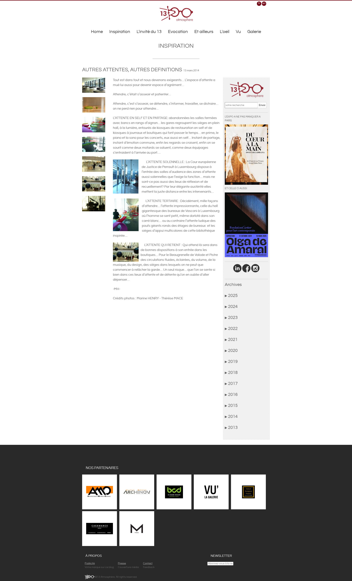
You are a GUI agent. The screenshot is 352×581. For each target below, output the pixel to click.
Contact (148, 563)
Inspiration (119, 31)
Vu (238, 31)
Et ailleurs (203, 31)
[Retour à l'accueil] (176, 13)
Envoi (262, 105)
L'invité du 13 (149, 31)
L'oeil (224, 31)
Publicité (90, 563)
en (264, 3)
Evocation (178, 31)
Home (97, 31)
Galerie (254, 31)
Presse (122, 563)
